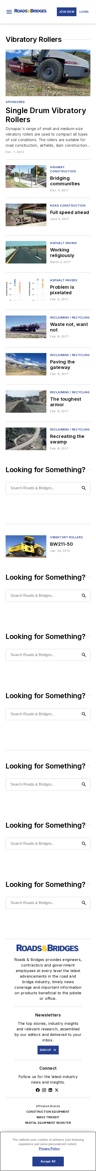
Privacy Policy (49, 1148)
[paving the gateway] (26, 364)
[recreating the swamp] (26, 439)
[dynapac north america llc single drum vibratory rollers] (48, 73)
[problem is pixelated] (26, 289)
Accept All (48, 1161)
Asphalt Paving (63, 243)
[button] (9, 11)
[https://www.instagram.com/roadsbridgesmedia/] (44, 1090)
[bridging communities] (26, 176)
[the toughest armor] (26, 401)
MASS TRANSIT (48, 1117)
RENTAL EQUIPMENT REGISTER (48, 1123)
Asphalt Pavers (63, 280)
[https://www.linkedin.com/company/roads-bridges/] (50, 1090)
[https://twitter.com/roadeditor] (56, 1090)
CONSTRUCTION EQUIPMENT (48, 1111)
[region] (48, 1151)
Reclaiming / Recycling (69, 317)
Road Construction (67, 205)
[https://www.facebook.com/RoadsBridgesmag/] (37, 1090)
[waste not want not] (26, 327)
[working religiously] (26, 252)
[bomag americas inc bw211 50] (26, 546)
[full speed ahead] (26, 215)
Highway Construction (62, 169)
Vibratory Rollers (66, 537)
